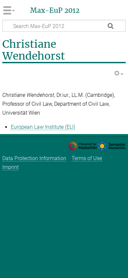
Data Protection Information (34, 158)
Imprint (10, 167)
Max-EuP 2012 (54, 10)
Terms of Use (87, 158)
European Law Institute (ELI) (43, 127)
